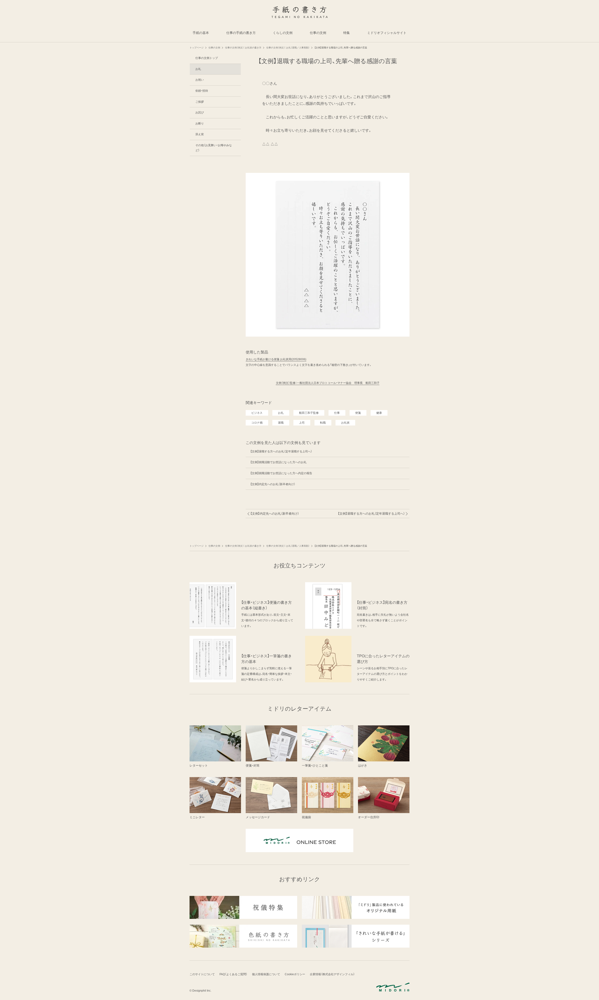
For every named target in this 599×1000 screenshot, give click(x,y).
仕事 (337, 413)
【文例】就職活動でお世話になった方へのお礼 (278, 462)
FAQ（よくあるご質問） (233, 974)
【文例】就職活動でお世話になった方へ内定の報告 (281, 473)
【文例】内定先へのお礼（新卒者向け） (272, 484)
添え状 (199, 134)
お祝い (199, 79)
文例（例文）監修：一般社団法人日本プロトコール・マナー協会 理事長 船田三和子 (328, 383)
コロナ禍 (257, 422)
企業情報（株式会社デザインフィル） (332, 974)
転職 (323, 422)
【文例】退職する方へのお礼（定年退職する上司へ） (281, 451)
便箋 (358, 413)
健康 (379, 413)
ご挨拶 (199, 101)
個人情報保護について (266, 974)
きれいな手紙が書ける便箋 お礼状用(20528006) (276, 359)
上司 (302, 422)
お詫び (199, 112)
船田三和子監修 (309, 413)
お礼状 (345, 422)
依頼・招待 (201, 90)
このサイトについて (202, 974)
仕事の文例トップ (206, 58)
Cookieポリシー (295, 974)
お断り (199, 123)
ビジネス (257, 413)
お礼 (281, 413)
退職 (281, 422)
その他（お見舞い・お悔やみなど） (213, 148)
